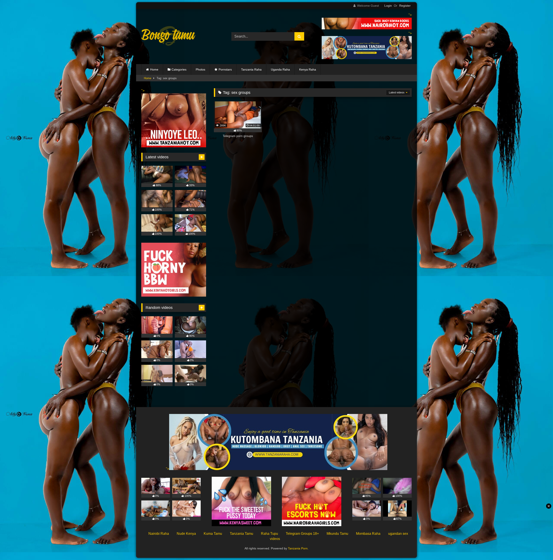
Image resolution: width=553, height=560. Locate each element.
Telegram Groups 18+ (302, 533)
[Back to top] (539, 547)
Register (405, 5)
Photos (200, 69)
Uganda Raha (280, 69)
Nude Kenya (186, 533)
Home (154, 69)
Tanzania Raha (251, 69)
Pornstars (225, 69)
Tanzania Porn (298, 548)
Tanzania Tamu (241, 533)
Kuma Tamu (213, 533)
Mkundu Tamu (337, 533)
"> (167, 469)
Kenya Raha (307, 69)
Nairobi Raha (158, 533)
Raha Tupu (269, 533)
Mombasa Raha (368, 533)
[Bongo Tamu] (168, 36)
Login (388, 5)
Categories (179, 69)
